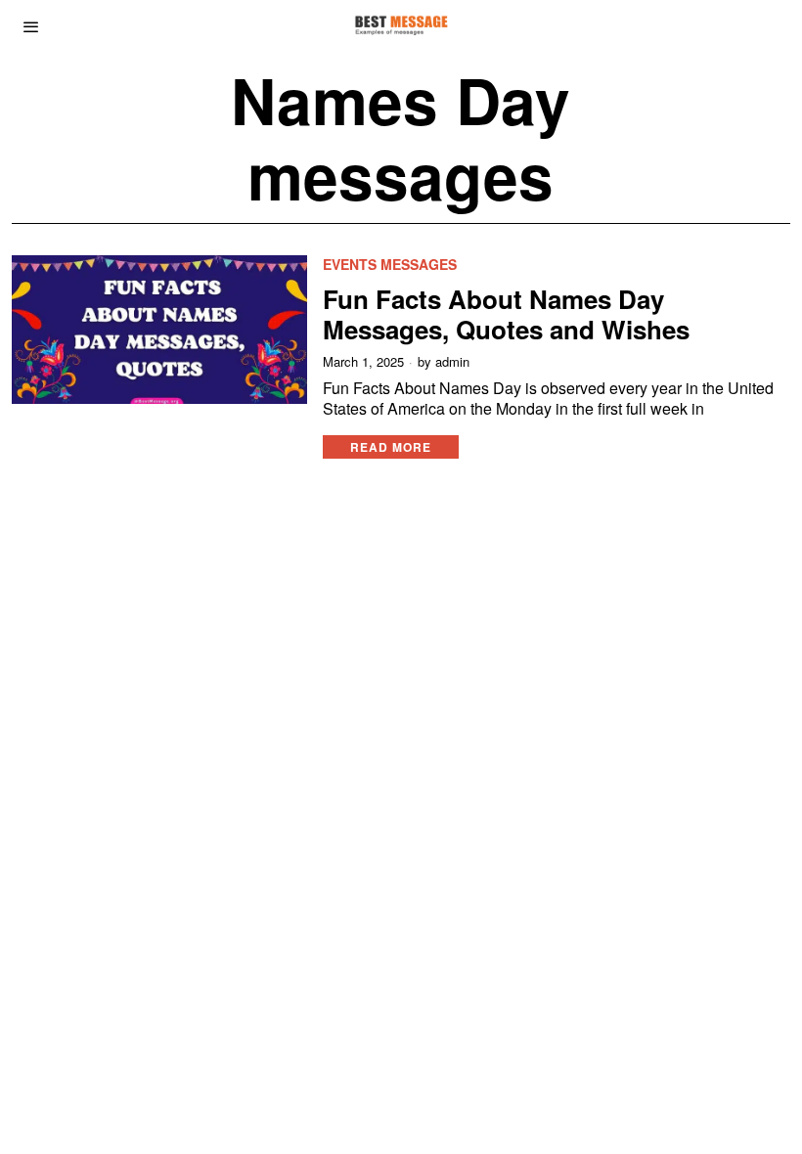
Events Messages (390, 264)
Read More (390, 447)
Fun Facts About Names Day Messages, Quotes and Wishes (506, 314)
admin (452, 362)
